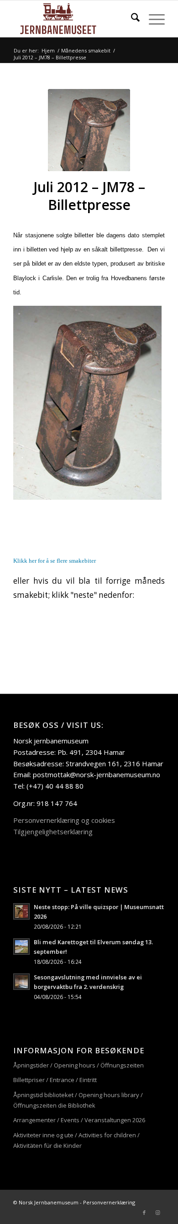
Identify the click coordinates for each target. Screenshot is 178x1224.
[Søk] (131, 18)
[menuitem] (131, 18)
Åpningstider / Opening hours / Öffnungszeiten (78, 1065)
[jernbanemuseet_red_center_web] (73, 18)
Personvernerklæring (109, 1202)
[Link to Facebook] (144, 1212)
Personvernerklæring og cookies (64, 820)
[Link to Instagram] (158, 1212)
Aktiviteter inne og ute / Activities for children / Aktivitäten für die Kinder (76, 1140)
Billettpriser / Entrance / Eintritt (55, 1080)
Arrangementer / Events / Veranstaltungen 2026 (79, 1120)
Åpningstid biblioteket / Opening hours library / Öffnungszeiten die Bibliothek (78, 1100)
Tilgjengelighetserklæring (53, 831)
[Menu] (152, 18)
